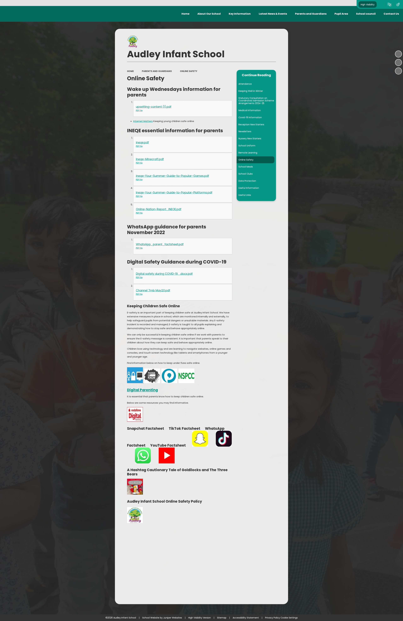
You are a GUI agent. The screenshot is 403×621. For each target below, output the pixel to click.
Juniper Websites (172, 617)
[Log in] (398, 4)
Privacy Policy (272, 617)
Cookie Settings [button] (289, 617)
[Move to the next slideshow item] (398, 71)
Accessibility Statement (246, 617)
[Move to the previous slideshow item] (398, 62)
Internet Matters (143, 121)
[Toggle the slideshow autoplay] (398, 54)
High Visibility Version (199, 617)
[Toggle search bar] (381, 4)
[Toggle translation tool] (389, 4)
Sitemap (221, 617)
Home (130, 71)
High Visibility (368, 4)
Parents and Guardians (157, 71)
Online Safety (188, 71)
